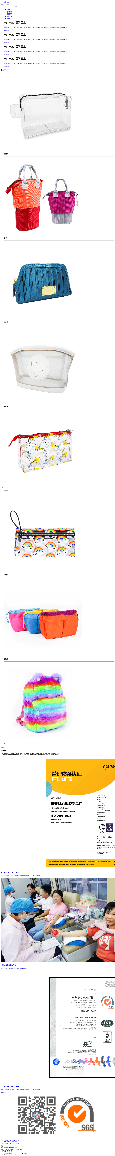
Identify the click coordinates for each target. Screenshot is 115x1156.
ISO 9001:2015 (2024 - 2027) (11, 1140)
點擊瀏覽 (6, 30)
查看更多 (3, 748)
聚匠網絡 (30, 1154)
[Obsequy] (3, 4)
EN (8, 2)
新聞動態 (3, 1137)
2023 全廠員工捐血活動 (10, 1141)
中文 (5, 2)
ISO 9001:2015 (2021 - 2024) (11, 1143)
